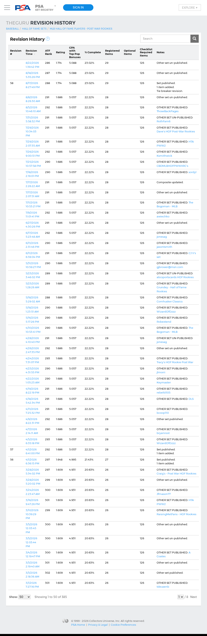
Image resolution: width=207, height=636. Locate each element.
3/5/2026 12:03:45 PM (31, 528)
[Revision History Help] (48, 38)
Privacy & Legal (98, 624)
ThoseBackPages (167, 111)
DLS (191, 398)
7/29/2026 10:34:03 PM (32, 131)
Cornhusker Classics (170, 301)
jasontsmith (164, 246)
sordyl (192, 172)
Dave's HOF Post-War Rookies (176, 131)
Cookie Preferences (123, 624)
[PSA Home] (24, 8)
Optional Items (130, 52)
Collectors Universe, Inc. (104, 620)
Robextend (164, 321)
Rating (60, 52)
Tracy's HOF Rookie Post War (175, 362)
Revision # (15, 52)
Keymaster (164, 382)
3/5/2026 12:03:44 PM (31, 542)
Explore (190, 7)
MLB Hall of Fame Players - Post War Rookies (81, 28)
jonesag (162, 236)
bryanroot (163, 433)
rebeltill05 (163, 392)
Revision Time (31, 52)
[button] (46, 7)
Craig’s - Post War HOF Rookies (176, 473)
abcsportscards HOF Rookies (175, 277)
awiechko (163, 216)
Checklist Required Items (146, 52)
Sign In (78, 7)
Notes (161, 52)
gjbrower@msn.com (170, 267)
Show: (13, 597)
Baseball (12, 28)
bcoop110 (163, 412)
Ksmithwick (164, 155)
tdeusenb (163, 586)
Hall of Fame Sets (34, 28)
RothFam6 (163, 121)
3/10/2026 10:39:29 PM (32, 514)
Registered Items (112, 52)
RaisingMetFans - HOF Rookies (176, 514)
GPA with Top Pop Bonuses (75, 52)
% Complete (93, 52)
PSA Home (78, 624)
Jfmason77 (164, 494)
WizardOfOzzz (166, 311)
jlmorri (161, 372)
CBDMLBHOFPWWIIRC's (172, 165)
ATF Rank (48, 52)
